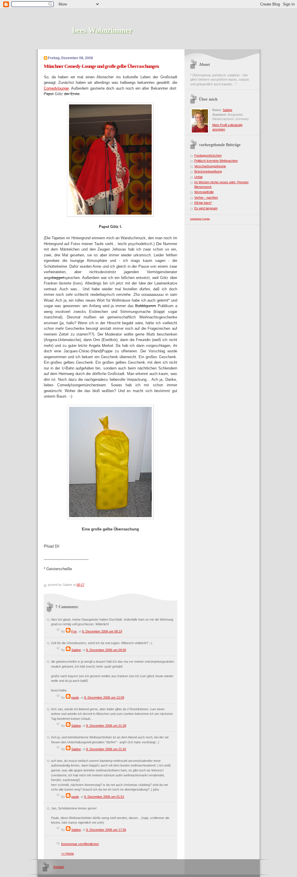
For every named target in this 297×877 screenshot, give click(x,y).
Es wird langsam (206, 208)
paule (75, 697)
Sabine (76, 650)
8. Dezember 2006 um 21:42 (106, 749)
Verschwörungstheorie (210, 166)
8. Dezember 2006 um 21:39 (106, 725)
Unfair (198, 177)
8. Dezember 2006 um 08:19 (102, 631)
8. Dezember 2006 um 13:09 (104, 697)
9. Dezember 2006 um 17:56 (106, 829)
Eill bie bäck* (203, 202)
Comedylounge (56, 88)
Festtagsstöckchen (208, 155)
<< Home (67, 853)
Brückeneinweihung (208, 171)
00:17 (80, 584)
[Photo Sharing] (110, 215)
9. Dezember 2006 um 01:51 (104, 796)
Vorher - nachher (206, 197)
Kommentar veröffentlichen (80, 844)
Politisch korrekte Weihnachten (216, 160)
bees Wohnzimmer (102, 30)
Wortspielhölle (204, 192)
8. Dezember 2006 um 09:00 (106, 650)
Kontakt (58, 867)
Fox (74, 631)
